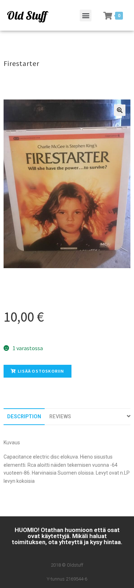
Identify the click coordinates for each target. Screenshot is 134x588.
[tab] (24, 417)
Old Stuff (27, 15)
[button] (85, 15)
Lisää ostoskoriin (41, 371)
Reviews (60, 417)
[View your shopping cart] (108, 15)
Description (24, 417)
